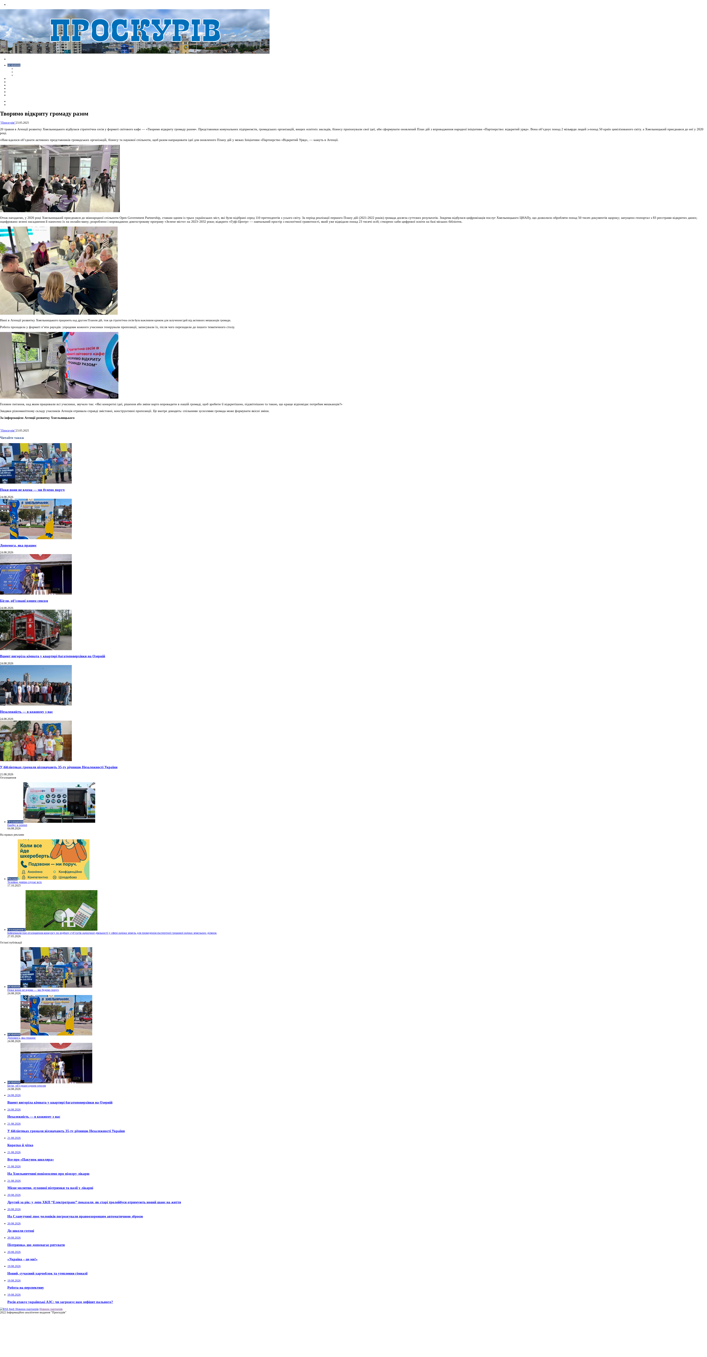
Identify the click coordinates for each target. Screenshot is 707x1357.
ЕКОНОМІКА (24, 68)
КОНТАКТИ (15, 95)
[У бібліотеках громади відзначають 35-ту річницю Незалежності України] (36, 760)
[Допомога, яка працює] (36, 538)
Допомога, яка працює (18, 545)
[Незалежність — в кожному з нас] (36, 704)
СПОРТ (20, 75)
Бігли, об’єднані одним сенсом (24, 601)
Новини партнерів (51, 1309)
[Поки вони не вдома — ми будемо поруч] (36, 482)
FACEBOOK (15, 91)
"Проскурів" (8, 122)
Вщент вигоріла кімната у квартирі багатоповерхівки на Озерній (52, 656)
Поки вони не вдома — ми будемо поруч (32, 490)
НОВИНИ (13, 65)
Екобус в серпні (17, 825)
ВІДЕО (11, 78)
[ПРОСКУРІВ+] (135, 52)
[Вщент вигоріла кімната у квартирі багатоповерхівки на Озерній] (36, 649)
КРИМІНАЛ (23, 71)
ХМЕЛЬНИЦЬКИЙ (19, 81)
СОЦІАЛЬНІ (15, 88)
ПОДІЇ (11, 85)
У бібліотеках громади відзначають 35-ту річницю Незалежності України (58, 767)
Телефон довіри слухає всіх (24, 882)
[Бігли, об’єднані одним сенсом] (36, 593)
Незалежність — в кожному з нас (26, 712)
